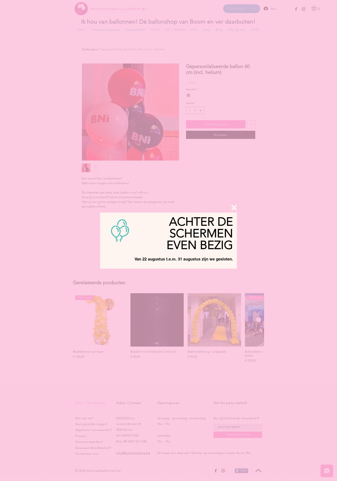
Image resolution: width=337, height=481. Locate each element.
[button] (234, 208)
